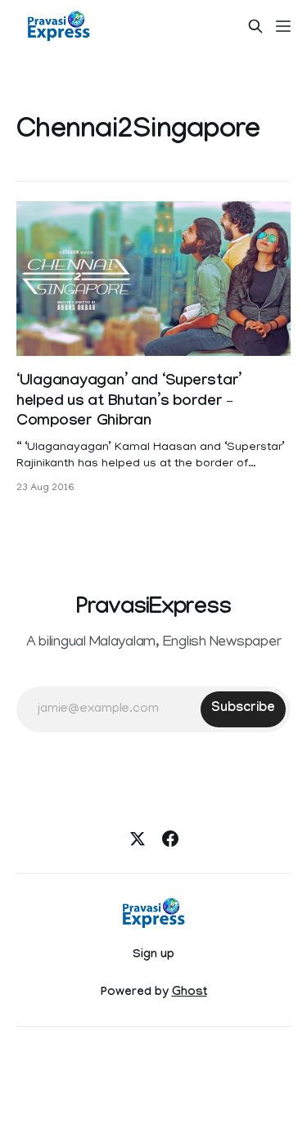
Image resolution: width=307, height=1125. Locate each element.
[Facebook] (170, 838)
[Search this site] (255, 26)
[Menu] (283, 26)
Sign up (153, 955)
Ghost (189, 993)
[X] (137, 838)
